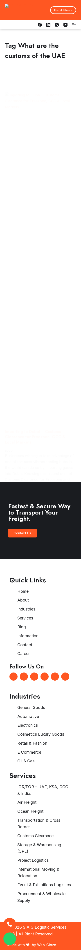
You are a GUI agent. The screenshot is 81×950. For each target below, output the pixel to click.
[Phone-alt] (55, 677)
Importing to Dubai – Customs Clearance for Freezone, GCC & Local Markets (35, 437)
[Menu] (74, 25)
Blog (9, 450)
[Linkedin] (24, 677)
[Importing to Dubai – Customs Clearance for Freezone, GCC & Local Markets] (40, 260)
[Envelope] (44, 677)
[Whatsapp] (34, 677)
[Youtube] (65, 677)
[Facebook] (40, 25)
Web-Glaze (46, 945)
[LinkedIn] (48, 25)
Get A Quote (63, 10)
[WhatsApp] (57, 25)
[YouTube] (65, 25)
